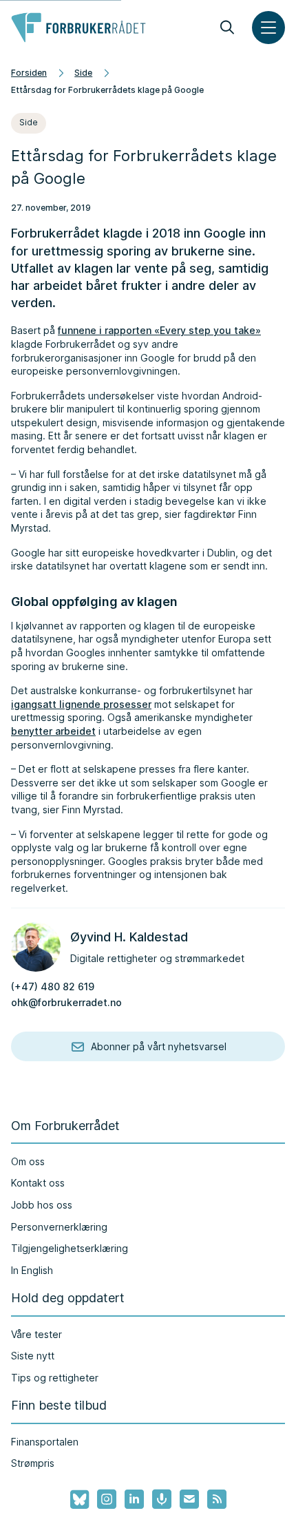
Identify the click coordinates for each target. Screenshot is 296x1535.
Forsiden (29, 72)
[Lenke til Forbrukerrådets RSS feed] (216, 1499)
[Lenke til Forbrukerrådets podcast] (161, 1499)
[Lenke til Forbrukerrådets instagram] (106, 1499)
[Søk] (227, 27)
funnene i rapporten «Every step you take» (159, 330)
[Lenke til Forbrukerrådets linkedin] (134, 1499)
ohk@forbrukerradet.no (66, 1002)
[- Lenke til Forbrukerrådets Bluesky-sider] (75, 1500)
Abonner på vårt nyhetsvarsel (158, 1046)
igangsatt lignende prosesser (81, 704)
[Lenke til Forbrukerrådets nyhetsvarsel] (189, 1499)
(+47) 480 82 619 (52, 986)
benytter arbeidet (53, 731)
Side (83, 72)
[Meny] (268, 27)
